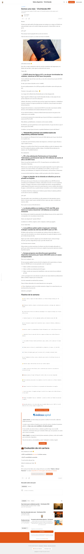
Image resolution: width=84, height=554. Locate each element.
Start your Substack (38, 548)
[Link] (20, 75)
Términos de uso (42, 534)
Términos (45, 545)
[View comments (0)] (26, 18)
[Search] (64, 2)
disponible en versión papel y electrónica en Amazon (44, 471)
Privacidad (41, 545)
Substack (36, 551)
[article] (42, 506)
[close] (53, 514)
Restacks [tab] (29, 486)
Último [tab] (28, 500)
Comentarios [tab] (24, 486)
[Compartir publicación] (66, 2)
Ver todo (24, 528)
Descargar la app (47, 548)
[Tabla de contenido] (1, 277)
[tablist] (26, 486)
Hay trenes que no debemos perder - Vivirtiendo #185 (35, 504)
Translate (23, 6)
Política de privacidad (49, 535)
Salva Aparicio (26, 14)
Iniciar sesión (79, 2)
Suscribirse (71, 2)
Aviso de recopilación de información (38, 535)
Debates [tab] (32, 500)
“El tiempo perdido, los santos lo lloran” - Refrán (30, 505)
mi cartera (35, 454)
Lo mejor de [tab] (24, 500)
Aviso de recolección (52, 545)
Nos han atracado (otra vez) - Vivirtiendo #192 (33, 512)
